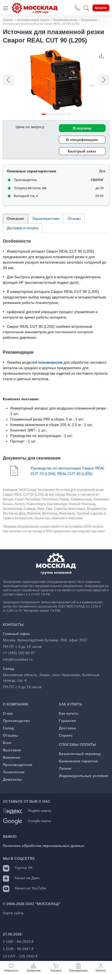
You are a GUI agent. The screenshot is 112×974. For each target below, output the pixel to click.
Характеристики (45, 218)
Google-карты (39, 821)
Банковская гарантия (78, 761)
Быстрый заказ (82, 151)
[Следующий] (101, 80)
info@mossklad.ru (18, 659)
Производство (16, 721)
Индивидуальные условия (83, 776)
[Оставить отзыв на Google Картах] (12, 821)
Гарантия (67, 721)
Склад (8, 728)
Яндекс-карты (39, 810)
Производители (17, 765)
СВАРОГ (97, 180)
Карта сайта (13, 913)
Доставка (67, 728)
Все (102, 171)
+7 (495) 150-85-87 (19, 653)
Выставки (12, 750)
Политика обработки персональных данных (43, 846)
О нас (8, 713)
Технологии (13, 772)
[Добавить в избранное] (107, 56)
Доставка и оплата (22, 228)
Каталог (101, 8)
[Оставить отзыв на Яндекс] (12, 811)
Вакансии (11, 757)
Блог (7, 743)
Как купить (69, 713)
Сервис (66, 735)
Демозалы (12, 779)
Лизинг (65, 768)
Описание (15, 218)
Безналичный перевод (80, 754)
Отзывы (74, 218)
